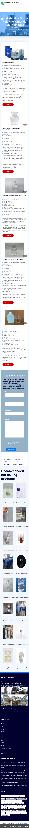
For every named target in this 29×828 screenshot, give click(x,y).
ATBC (2, 723)
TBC (2, 751)
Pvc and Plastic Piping (6, 461)
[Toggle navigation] (14, 8)
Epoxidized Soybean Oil (7, 803)
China (3, 798)
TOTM (2, 753)
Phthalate (18, 805)
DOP (2, 737)
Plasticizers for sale (20, 808)
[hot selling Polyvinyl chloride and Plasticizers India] (21, 609)
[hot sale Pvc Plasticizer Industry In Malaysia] (8, 515)
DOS (2, 740)
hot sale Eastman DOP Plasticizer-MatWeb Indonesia (14, 775)
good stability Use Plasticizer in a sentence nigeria (14, 770)
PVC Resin (16, 461)
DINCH (2, 729)
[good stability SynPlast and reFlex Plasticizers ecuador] (8, 491)
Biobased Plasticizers (6, 796)
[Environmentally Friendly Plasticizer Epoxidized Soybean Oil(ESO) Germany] (8, 562)
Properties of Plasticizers (12, 813)
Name (7, 392)
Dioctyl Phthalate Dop (11, 798)
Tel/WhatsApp (9, 410)
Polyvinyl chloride (16, 459)
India (3, 805)
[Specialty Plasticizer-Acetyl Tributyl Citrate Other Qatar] (8, 656)
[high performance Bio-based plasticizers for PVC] (21, 656)
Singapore (21, 464)
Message (7, 419)
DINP (2, 732)
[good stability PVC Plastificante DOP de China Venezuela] (8, 585)
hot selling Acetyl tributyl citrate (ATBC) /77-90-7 (13, 763)
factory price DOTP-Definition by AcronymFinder (13, 772)
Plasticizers (11, 808)
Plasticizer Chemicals (6, 748)
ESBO (2, 745)
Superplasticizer (22, 813)
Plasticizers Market (6, 810)
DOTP (2, 743)
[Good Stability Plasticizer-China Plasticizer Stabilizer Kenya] (21, 585)
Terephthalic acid (5, 815)
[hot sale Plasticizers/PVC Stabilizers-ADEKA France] (8, 538)
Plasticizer (4, 808)
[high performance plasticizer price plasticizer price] (21, 633)
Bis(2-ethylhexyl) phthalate (18, 796)
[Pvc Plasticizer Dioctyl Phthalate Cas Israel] (21, 491)
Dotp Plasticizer (18, 801)
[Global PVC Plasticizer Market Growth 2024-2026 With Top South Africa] (8, 633)
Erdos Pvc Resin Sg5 (6, 459)
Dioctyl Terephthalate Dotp (7, 801)
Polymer (14, 810)
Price (3, 813)
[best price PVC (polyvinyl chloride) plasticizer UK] (21, 538)
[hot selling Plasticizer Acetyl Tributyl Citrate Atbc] (21, 562)
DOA (2, 734)
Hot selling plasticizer (18, 803)
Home (15, 27)
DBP (2, 726)
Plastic (23, 805)
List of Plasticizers (10, 805)
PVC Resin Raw (5, 464)
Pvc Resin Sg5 (14, 464)
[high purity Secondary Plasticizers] (21, 515)
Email (7, 401)
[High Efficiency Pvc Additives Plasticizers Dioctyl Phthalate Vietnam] (8, 609)
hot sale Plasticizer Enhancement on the (11, 782)
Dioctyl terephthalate (22, 798)
